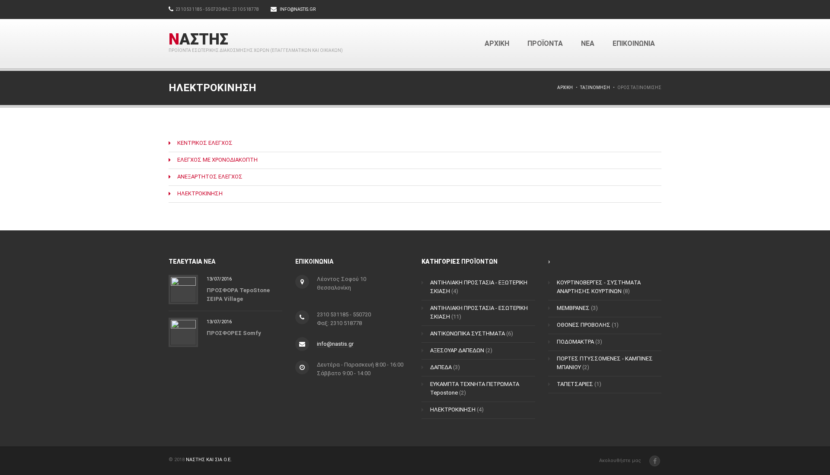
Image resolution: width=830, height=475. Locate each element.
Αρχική (565, 87)
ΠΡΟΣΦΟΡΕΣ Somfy (234, 332)
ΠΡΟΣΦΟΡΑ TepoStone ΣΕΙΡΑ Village (238, 294)
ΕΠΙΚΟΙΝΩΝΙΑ (634, 43)
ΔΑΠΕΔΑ (441, 367)
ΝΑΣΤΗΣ (198, 39)
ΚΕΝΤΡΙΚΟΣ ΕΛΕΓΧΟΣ (205, 143)
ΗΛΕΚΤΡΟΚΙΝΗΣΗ (200, 193)
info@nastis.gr (298, 9)
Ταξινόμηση (595, 87)
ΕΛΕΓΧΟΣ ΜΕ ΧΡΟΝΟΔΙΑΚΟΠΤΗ (217, 159)
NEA (587, 43)
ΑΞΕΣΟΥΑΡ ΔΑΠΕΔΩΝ (457, 350)
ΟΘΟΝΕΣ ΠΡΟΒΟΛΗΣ (583, 325)
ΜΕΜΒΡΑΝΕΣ (573, 308)
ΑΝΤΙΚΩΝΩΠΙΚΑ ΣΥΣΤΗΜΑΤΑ (467, 333)
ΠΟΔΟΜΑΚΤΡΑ (575, 341)
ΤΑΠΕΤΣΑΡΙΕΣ (575, 384)
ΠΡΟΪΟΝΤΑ (545, 43)
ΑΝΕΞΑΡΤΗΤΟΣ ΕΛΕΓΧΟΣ (210, 176)
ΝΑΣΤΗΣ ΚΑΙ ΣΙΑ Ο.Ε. (209, 459)
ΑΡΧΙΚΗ (497, 43)
